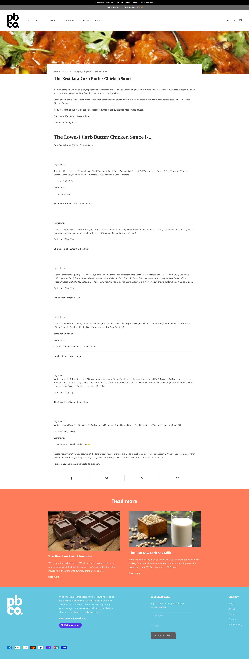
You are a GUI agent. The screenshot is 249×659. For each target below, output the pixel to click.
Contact (99, 20)
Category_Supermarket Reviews (90, 71)
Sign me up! (163, 635)
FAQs (231, 603)
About (231, 608)
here (97, 463)
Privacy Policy (235, 624)
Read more (53, 577)
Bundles (40, 20)
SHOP (27, 20)
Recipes (54, 20)
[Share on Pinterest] (142, 478)
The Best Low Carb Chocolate (70, 556)
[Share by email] (177, 478)
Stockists (232, 614)
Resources (68, 20)
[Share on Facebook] (71, 478)
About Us (84, 20)
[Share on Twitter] (106, 478)
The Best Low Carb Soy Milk (150, 552)
